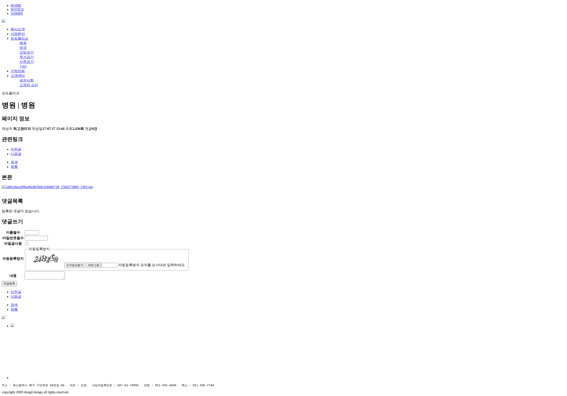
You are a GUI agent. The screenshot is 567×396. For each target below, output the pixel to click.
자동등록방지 (39, 249)
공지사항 (26, 80)
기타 (23, 66)
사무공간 (26, 62)
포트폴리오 (19, 38)
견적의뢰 (18, 71)
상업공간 (26, 52)
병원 (23, 43)
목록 (14, 167)
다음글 (16, 154)
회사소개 (18, 29)
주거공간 (26, 57)
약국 (23, 48)
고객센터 (18, 76)
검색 (14, 162)
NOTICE (17, 9)
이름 (13, 232)
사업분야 (18, 34)
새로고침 (93, 265)
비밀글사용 (13, 243)
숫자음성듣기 (74, 265)
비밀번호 (13, 238)
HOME (16, 5)
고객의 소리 (28, 85)
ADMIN (17, 13)
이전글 (16, 149)
